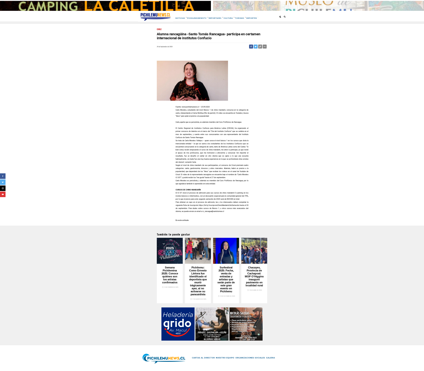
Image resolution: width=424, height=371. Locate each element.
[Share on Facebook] (251, 47)
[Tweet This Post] (256, 47)
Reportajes (215, 18)
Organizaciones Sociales (250, 358)
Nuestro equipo (225, 358)
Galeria (270, 358)
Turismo (239, 18)
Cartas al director (203, 358)
